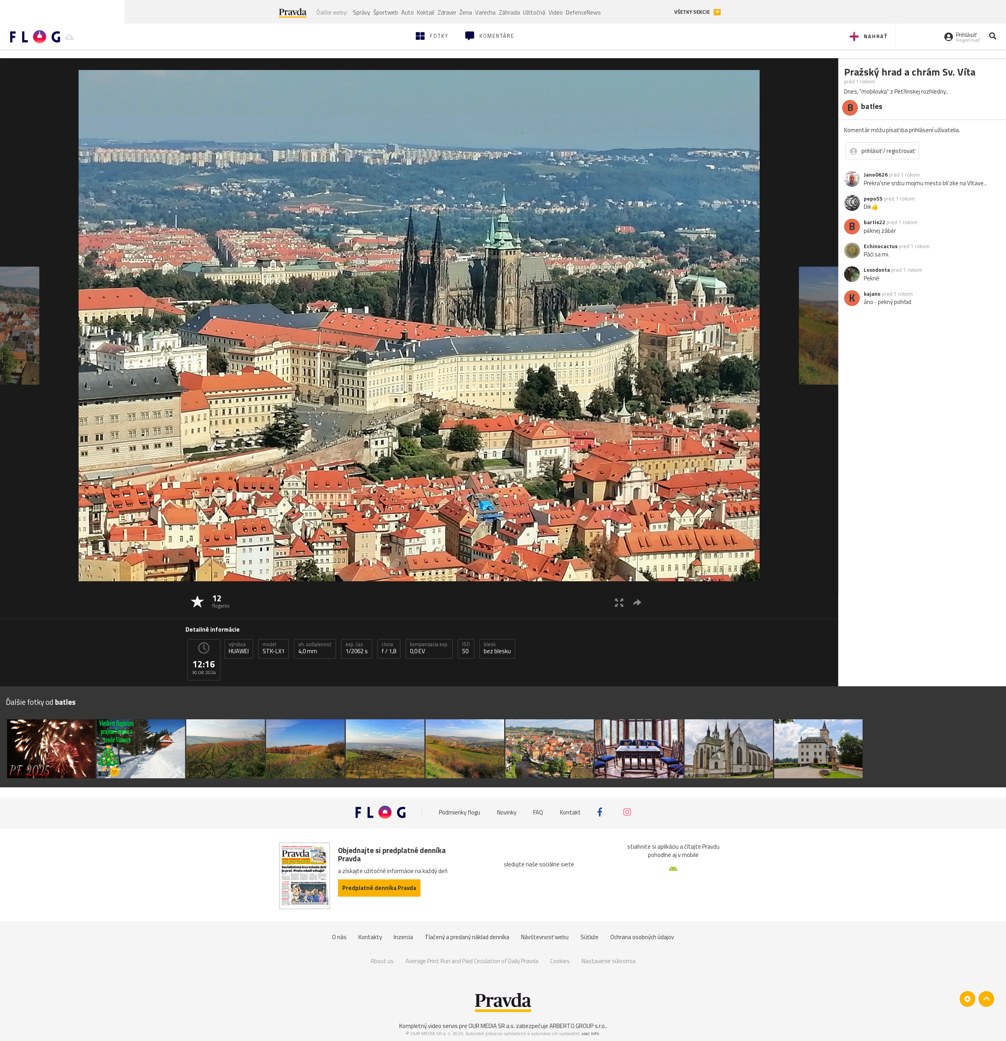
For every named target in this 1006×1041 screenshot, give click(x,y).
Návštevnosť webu (545, 937)
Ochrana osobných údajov (642, 937)
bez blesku (497, 648)
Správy (361, 12)
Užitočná (534, 12)
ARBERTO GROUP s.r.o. (577, 1025)
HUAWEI (239, 648)
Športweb (385, 12)
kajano (872, 294)
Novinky (506, 811)
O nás (339, 937)
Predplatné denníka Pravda (379, 887)
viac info (590, 1033)
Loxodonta (877, 270)
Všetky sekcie (692, 12)
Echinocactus (881, 246)
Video (556, 12)
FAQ (538, 811)
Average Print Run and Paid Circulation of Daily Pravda (472, 961)
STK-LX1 (274, 648)
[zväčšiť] (619, 602)
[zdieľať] (637, 602)
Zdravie (446, 12)
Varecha (485, 12)
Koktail (425, 12)
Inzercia (403, 937)
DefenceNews (583, 12)
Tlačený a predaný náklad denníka (467, 937)
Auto (407, 12)
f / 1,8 (389, 648)
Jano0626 (876, 175)
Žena (465, 12)
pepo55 (873, 199)
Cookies (560, 961)
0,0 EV (429, 648)
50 (466, 648)
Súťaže (589, 937)
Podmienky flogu (459, 811)
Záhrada (509, 12)
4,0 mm (315, 648)
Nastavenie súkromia (608, 961)
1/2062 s (356, 648)
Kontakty (370, 937)
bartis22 (874, 222)
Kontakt (570, 811)
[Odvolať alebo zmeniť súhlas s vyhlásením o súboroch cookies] (967, 999)
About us (382, 961)
